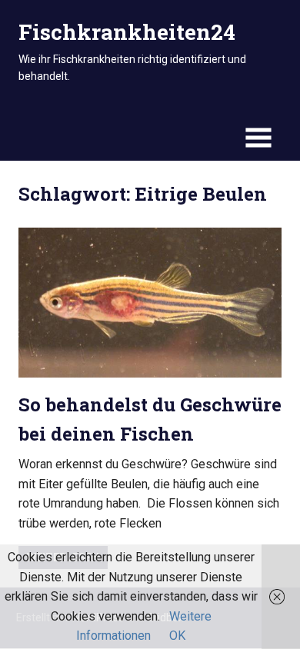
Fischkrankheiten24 (126, 32)
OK (177, 635)
